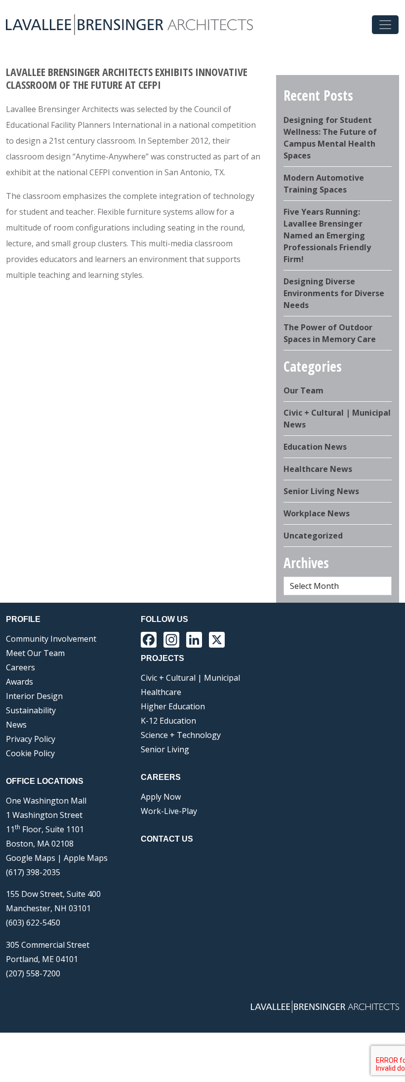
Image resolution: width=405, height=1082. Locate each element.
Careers (20, 667)
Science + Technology (181, 735)
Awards (19, 681)
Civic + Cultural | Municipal (190, 677)
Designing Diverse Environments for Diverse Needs (334, 293)
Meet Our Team (35, 653)
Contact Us (167, 839)
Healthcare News (318, 469)
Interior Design (34, 696)
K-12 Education (168, 720)
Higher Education (173, 706)
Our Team (304, 390)
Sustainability (31, 710)
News (16, 724)
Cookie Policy (30, 753)
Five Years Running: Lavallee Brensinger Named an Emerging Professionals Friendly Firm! (327, 235)
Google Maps (30, 857)
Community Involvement (51, 638)
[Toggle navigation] (385, 25)
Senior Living (165, 749)
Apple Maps (86, 857)
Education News (315, 446)
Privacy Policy (30, 739)
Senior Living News (321, 491)
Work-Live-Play (169, 811)
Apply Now (161, 796)
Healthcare (161, 692)
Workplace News (317, 513)
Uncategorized (313, 535)
